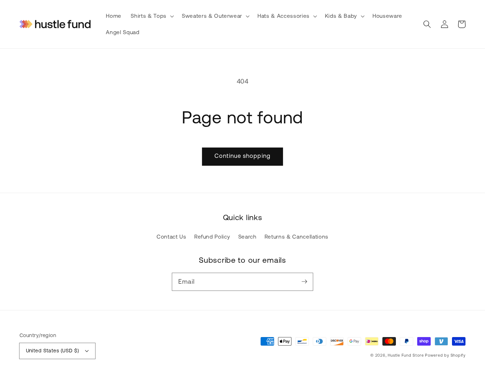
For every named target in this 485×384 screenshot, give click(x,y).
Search (247, 237)
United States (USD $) (52, 350)
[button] (151, 16)
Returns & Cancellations (296, 237)
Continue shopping (242, 156)
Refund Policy (212, 237)
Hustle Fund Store (406, 355)
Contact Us (171, 237)
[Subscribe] (304, 281)
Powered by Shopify (445, 355)
